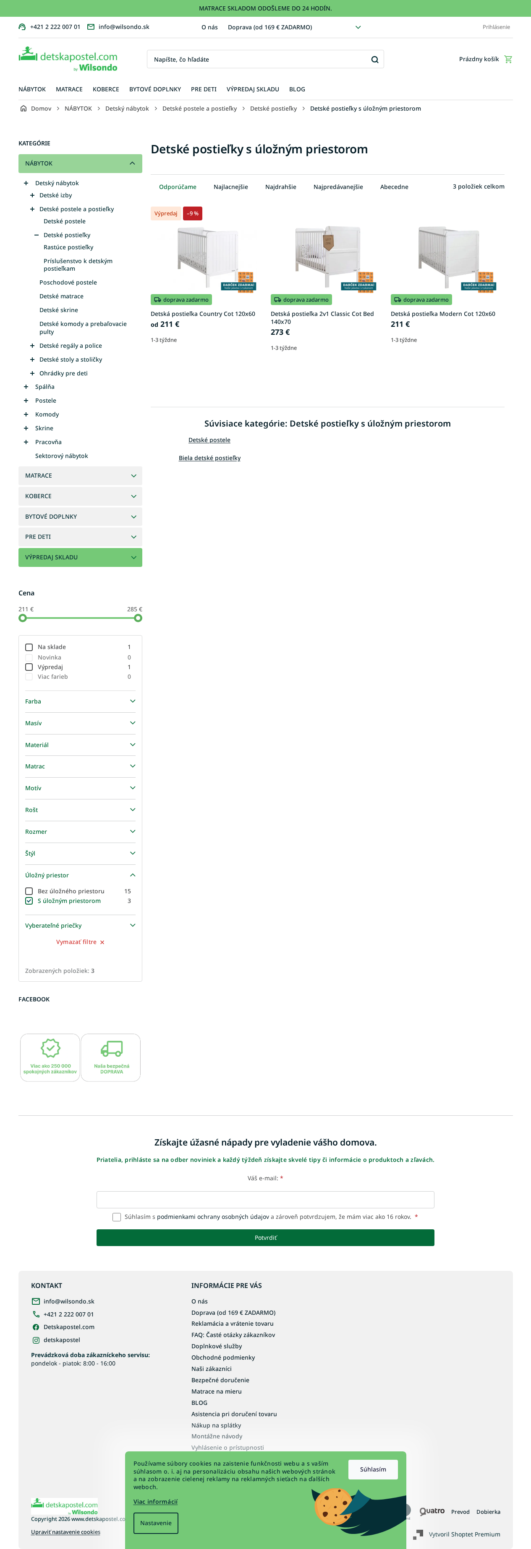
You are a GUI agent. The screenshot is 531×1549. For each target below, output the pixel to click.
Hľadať (374, 59)
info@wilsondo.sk (69, 1301)
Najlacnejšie (231, 187)
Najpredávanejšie (338, 187)
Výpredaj (84, 667)
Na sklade (84, 647)
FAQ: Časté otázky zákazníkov (233, 1335)
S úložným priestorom (84, 901)
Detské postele (65, 221)
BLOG (199, 1403)
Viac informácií (155, 1501)
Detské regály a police (70, 345)
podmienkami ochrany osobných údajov (213, 1217)
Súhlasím (373, 1469)
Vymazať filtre (76, 942)
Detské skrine (58, 310)
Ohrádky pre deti (63, 373)
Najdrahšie (280, 187)
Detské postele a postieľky (76, 209)
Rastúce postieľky (68, 247)
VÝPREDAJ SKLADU (51, 557)
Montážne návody (216, 1436)
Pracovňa (48, 442)
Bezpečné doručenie (220, 1380)
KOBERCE (38, 496)
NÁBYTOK (38, 163)
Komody (47, 414)
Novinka (84, 657)
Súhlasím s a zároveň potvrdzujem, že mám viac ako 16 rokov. (270, 1217)
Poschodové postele (68, 282)
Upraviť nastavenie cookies (65, 1532)
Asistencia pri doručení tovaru (234, 1414)
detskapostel (62, 1340)
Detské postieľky (67, 235)
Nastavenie (156, 1523)
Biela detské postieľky (210, 458)
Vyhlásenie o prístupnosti (227, 1447)
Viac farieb (84, 676)
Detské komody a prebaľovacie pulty (83, 328)
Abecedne (394, 187)
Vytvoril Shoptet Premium (464, 1534)
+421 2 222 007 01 (69, 1314)
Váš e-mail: (265, 1178)
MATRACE (38, 475)
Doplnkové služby (216, 1346)
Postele (45, 400)
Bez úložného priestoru (84, 891)
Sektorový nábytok (61, 456)
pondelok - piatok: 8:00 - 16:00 (90, 1359)
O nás (209, 27)
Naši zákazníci (211, 1369)
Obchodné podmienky (223, 1357)
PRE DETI (38, 536)
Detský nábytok (57, 183)
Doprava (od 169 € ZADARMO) (270, 27)
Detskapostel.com (69, 1327)
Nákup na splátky (216, 1425)
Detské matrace (61, 296)
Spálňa (45, 386)
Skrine (44, 428)
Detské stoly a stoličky (70, 359)
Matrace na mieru (216, 1391)
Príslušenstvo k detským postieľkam (78, 265)
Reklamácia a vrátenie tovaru (232, 1323)
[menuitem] (32, 89)
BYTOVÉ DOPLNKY (51, 516)
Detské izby (55, 195)
